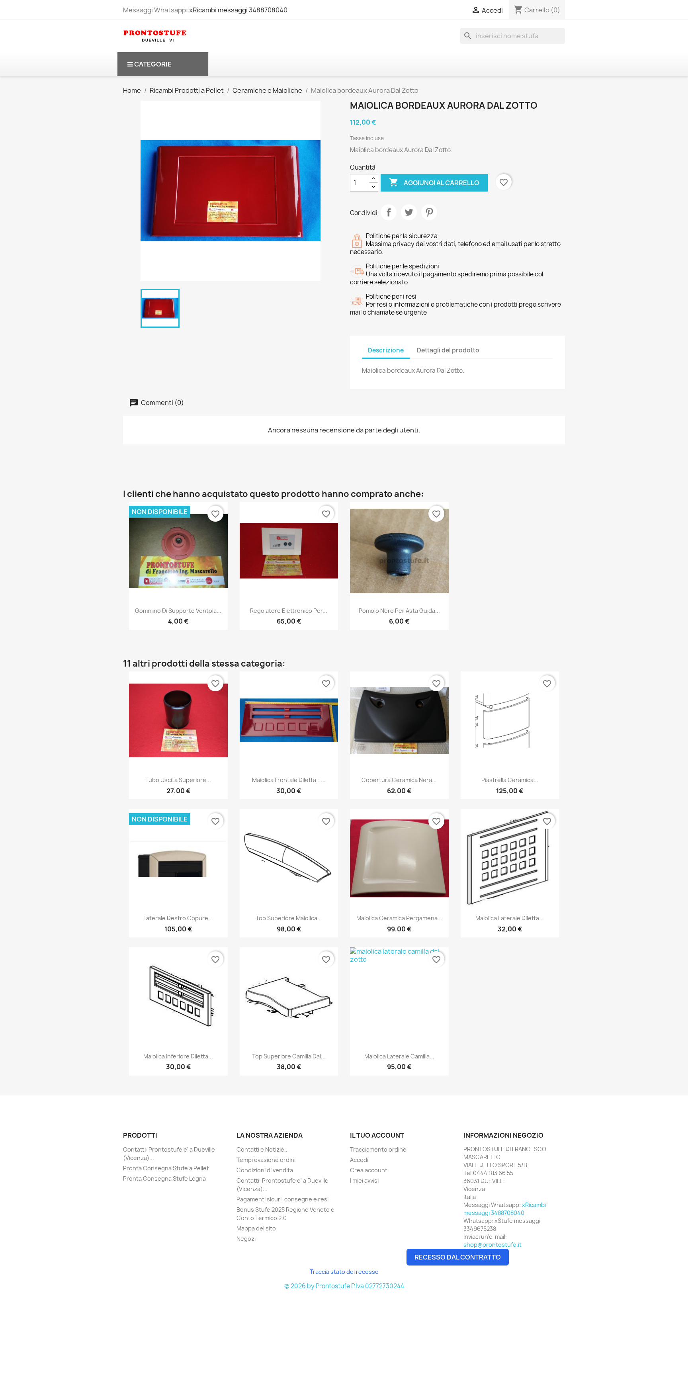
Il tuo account (377, 1135)
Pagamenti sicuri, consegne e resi (282, 1199)
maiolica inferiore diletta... (178, 1056)
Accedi (359, 1160)
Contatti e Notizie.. (261, 1149)
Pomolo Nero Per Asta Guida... (399, 610)
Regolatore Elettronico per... (288, 610)
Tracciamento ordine (378, 1149)
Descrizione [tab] (386, 350)
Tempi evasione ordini (265, 1160)
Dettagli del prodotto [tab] (448, 350)
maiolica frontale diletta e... (289, 780)
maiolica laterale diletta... (509, 918)
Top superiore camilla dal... (289, 1056)
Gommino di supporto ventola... (178, 610)
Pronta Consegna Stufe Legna (164, 1178)
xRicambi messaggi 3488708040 (238, 10)
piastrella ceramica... (509, 780)
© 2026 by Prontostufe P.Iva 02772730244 (344, 1286)
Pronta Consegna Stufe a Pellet (166, 1168)
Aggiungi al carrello (434, 182)
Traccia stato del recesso (344, 1271)
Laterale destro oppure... (178, 918)
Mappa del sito (256, 1228)
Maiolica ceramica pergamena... (399, 918)
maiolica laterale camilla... (399, 1056)
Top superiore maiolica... (289, 918)
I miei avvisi (364, 1180)
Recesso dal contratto (457, 1257)
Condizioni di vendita (264, 1170)
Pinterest (429, 212)
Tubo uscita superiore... (178, 780)
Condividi (389, 212)
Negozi (246, 1238)
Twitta (409, 212)
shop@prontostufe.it (492, 1244)
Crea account (368, 1170)
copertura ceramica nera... (399, 780)
